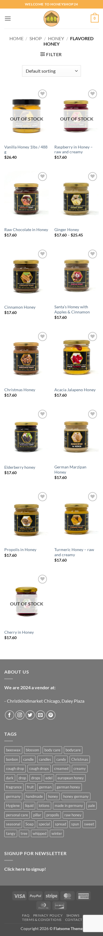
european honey (71, 778)
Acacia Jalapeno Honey (75, 390)
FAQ (25, 915)
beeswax (13, 750)
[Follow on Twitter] (30, 715)
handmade (34, 796)
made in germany (69, 805)
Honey (56, 38)
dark (9, 778)
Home (16, 38)
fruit (30, 787)
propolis (52, 815)
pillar (37, 815)
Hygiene (13, 805)
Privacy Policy (48, 915)
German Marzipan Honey (70, 469)
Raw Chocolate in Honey (26, 229)
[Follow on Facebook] (9, 715)
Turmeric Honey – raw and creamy (74, 552)
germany (13, 796)
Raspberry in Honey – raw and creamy (73, 149)
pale (91, 805)
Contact (73, 919)
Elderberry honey (19, 467)
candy (61, 759)
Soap (29, 824)
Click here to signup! (25, 869)
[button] (7, 18)
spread (60, 824)
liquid (29, 805)
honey (53, 796)
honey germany (76, 796)
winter (57, 833)
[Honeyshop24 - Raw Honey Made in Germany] (51, 18)
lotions (44, 805)
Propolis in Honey (20, 549)
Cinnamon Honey (19, 307)
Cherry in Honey (19, 632)
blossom (32, 750)
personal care (17, 815)
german (45, 787)
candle (28, 759)
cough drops (39, 768)
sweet (89, 824)
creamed (61, 768)
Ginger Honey (66, 229)
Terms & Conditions (42, 919)
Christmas (79, 759)
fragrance (14, 787)
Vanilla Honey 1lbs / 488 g (25, 149)
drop (22, 778)
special (44, 824)
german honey (68, 787)
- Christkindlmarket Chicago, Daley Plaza (44, 700)
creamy (80, 768)
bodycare (73, 750)
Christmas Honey (19, 390)
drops (35, 778)
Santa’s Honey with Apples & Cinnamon (72, 309)
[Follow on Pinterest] (51, 715)
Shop (35, 38)
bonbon (12, 759)
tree (24, 833)
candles (45, 759)
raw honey (73, 815)
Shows (73, 915)
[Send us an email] (40, 715)
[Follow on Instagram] (20, 715)
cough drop (15, 768)
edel (48, 778)
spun (75, 824)
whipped (39, 833)
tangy (10, 833)
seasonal (13, 824)
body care (52, 750)
